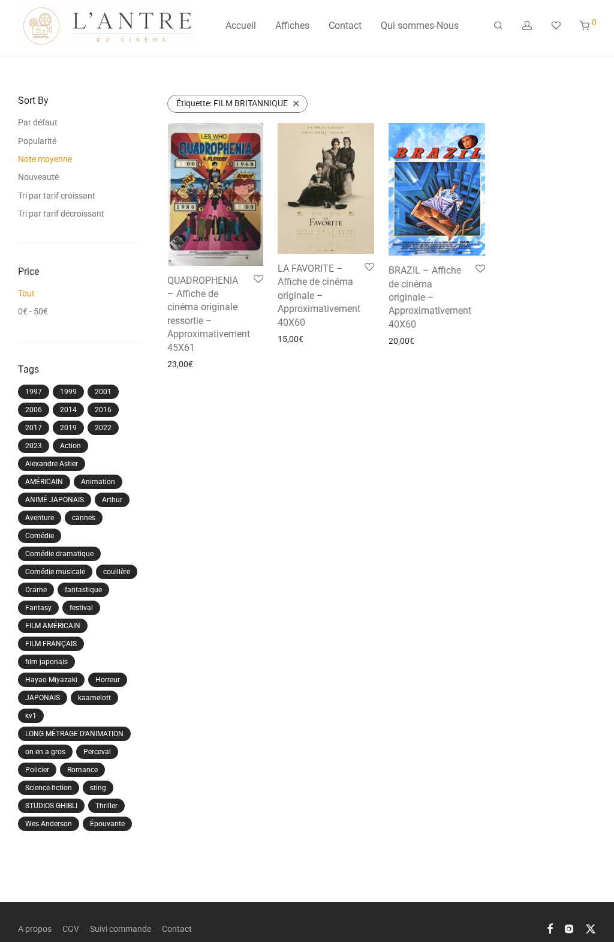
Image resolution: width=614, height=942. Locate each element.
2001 (103, 392)
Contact (345, 25)
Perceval (97, 752)
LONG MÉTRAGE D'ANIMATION (74, 734)
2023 (33, 446)
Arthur (112, 500)
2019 (68, 428)
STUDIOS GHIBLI (51, 806)
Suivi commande (120, 929)
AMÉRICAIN (44, 482)
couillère (116, 572)
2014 (68, 410)
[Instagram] (569, 928)
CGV (70, 929)
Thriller (106, 806)
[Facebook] (550, 928)
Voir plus (180, 364)
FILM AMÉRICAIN (52, 626)
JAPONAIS (42, 698)
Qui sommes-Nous (420, 25)
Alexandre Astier (51, 464)
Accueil (240, 25)
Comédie (39, 536)
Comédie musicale (55, 572)
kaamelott (94, 698)
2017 (33, 428)
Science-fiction (48, 788)
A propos (35, 929)
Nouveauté (38, 177)
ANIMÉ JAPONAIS (54, 500)
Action (70, 446)
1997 (33, 392)
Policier (37, 770)
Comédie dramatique (59, 554)
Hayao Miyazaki (51, 680)
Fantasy (38, 608)
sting (98, 788)
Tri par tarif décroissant (61, 213)
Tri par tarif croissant (56, 195)
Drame (36, 590)
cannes (83, 518)
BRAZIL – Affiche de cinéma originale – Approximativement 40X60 (430, 297)
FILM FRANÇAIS (51, 644)
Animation (98, 482)
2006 (33, 410)
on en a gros (45, 752)
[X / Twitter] (590, 928)
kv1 (31, 716)
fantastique (83, 590)
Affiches (292, 25)
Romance (82, 770)
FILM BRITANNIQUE (232, 103)
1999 (68, 392)
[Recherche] (498, 26)
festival (81, 608)
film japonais (46, 662)
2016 (103, 410)
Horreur (107, 680)
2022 (103, 428)
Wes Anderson (48, 824)
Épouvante (107, 824)
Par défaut (38, 122)
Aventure (39, 518)
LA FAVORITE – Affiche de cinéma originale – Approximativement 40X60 (319, 295)
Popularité (37, 141)
